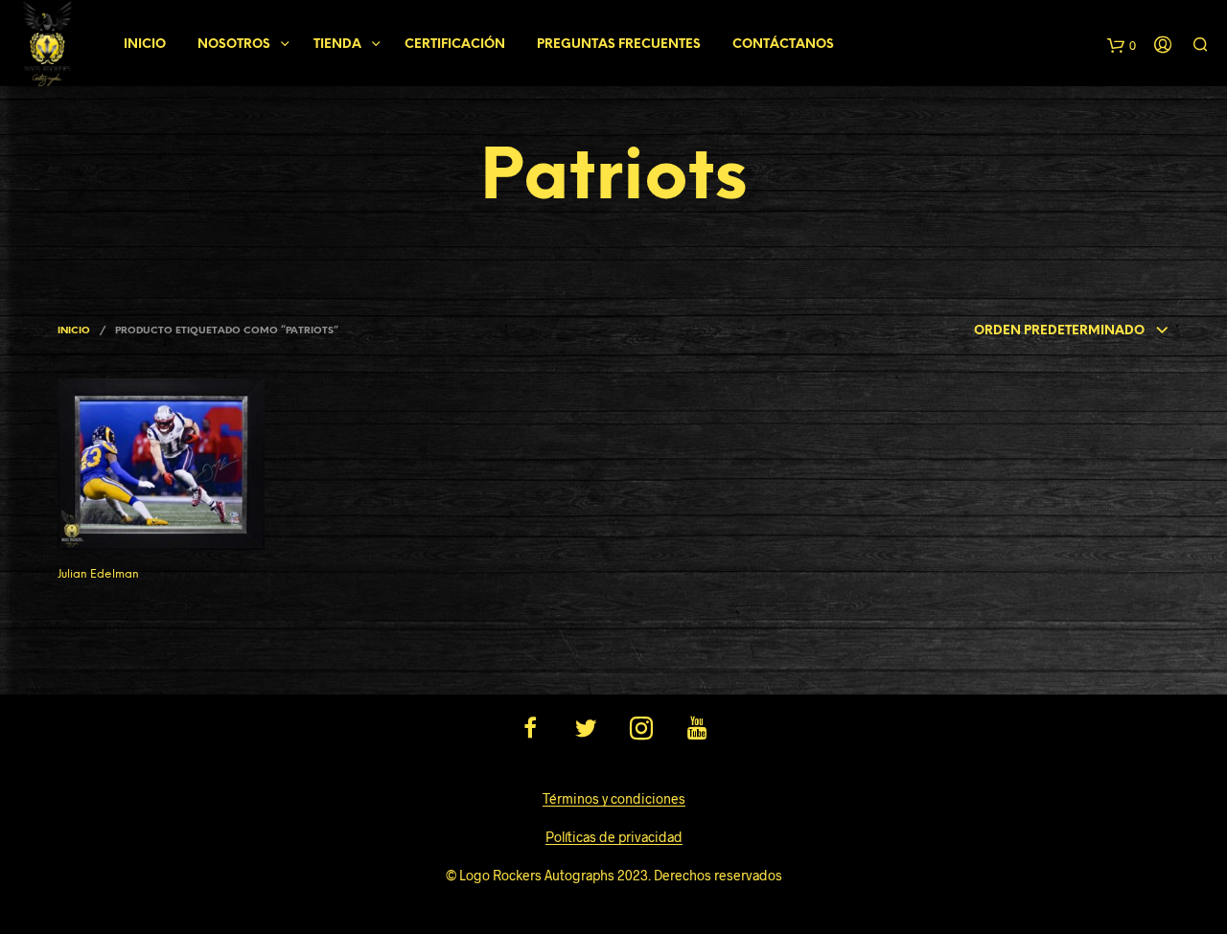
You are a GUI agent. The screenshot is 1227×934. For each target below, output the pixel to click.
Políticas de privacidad (614, 837)
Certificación (455, 44)
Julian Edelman (98, 574)
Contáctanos (783, 44)
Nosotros (233, 44)
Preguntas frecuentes (619, 44)
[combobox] (1071, 331)
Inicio (145, 44)
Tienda (337, 44)
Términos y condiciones (614, 799)
